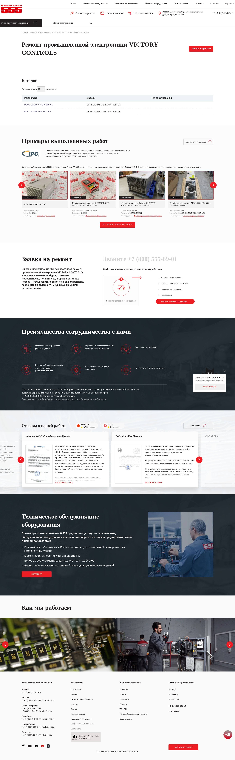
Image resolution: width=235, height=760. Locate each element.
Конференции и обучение (82, 724)
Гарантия (229, 4)
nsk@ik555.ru (49, 727)
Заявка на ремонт (183, 747)
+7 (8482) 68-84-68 (32, 735)
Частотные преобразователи (96, 216)
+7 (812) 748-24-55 (30, 711)
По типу (171, 689)
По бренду (173, 694)
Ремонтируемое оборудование (15, 23)
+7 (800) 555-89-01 (223, 13)
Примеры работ (181, 4)
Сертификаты (126, 719)
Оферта (123, 704)
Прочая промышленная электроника (148, 216)
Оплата (123, 694)
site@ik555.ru (49, 700)
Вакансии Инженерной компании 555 (89, 737)
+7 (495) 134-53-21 (32, 700)
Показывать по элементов (39, 89)
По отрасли (173, 699)
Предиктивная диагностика (127, 4)
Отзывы (74, 694)
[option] (44, 194)
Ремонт (73, 4)
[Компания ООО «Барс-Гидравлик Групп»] (39, 464)
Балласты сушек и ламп (46, 216)
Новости (74, 704)
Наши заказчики (78, 714)
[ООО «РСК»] (218, 464)
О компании (76, 689)
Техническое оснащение (82, 699)
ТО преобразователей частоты (133, 714)
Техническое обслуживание (95, 4)
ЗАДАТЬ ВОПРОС (209, 387)
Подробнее (36, 574)
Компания (199, 4)
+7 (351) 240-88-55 (32, 719)
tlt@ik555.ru (48, 735)
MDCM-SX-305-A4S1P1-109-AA (38, 111)
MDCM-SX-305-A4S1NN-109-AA (38, 105)
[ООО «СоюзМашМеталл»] (128, 464)
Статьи (74, 709)
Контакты (214, 4)
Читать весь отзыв (64, 483)
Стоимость (124, 699)
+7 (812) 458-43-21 (32, 708)
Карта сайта (76, 729)
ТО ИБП (123, 709)
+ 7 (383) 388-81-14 (33, 727)
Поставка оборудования (156, 4)
